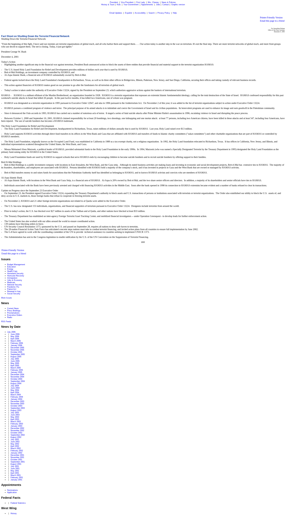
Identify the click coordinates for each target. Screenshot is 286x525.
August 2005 (15, 356)
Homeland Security (15, 273)
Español (128, 13)
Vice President (127, 2)
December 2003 (17, 401)
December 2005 (17, 348)
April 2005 (14, 365)
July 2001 (15, 466)
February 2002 (17, 450)
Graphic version (178, 4)
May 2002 (15, 444)
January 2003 (16, 426)
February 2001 (17, 477)
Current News (13, 308)
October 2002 (16, 433)
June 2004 (15, 388)
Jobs (158, 4)
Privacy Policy (163, 13)
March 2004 (16, 395)
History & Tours (108, 4)
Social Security (13, 293)
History (14, 513)
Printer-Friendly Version (271, 17)
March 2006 (16, 341)
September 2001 (18, 462)
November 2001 (17, 457)
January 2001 (16, 480)
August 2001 (15, 464)
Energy (10, 269)
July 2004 (15, 386)
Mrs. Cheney (153, 2)
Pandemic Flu (13, 287)
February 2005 (17, 370)
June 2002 (15, 442)
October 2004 (16, 379)
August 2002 (15, 437)
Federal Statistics (18, 503)
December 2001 (17, 455)
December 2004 (17, 374)
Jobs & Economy (14, 280)
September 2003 (18, 408)
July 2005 (15, 359)
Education (11, 267)
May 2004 (15, 390)
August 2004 (15, 383)
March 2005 (16, 368)
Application (12, 492)
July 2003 (15, 412)
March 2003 (16, 421)
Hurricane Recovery (15, 276)
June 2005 (15, 361)
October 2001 (16, 459)
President (114, 2)
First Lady (140, 2)
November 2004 (17, 377)
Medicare (11, 282)
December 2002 (17, 428)
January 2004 (16, 399)
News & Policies (169, 2)
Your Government (131, 4)
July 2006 (11, 332)
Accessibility (140, 13)
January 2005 (16, 372)
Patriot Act (11, 289)
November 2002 (17, 430)
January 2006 (16, 345)
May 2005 (15, 363)
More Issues (6, 298)
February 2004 (17, 397)
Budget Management (16, 264)
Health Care (12, 271)
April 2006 (14, 339)
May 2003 (15, 417)
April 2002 (14, 446)
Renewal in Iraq (13, 291)
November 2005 (17, 350)
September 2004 (18, 381)
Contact (165, 4)
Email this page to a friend (272, 21)
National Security (14, 285)
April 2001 (14, 473)
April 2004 (14, 392)
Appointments (147, 4)
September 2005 (18, 354)
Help (175, 13)
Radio (9, 317)
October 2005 (16, 352)
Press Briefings (13, 311)
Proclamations (13, 313)
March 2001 (16, 475)
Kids (119, 4)
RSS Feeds (6, 321)
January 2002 (16, 453)
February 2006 (17, 343)
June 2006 (15, 334)
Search (152, 13)
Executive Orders (14, 315)
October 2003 (16, 406)
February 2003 (17, 424)
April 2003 (14, 419)
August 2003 (15, 410)
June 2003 (15, 415)
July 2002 (15, 439)
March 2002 (16, 448)
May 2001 (15, 471)
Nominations (12, 490)
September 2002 (18, 435)
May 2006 (15, 336)
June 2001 (15, 468)
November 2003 (17, 403)
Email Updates (115, 13)
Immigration (12, 278)
